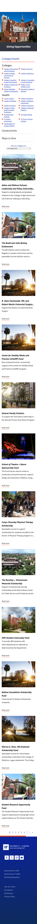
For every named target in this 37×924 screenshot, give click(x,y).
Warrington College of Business (27, 90)
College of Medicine (10, 101)
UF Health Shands (26, 115)
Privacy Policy (9, 896)
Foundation (8, 890)
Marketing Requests (12, 877)
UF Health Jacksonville (8, 120)
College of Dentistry (27, 98)
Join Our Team (9, 886)
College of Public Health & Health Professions (9, 110)
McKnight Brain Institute (8, 116)
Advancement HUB (11, 870)
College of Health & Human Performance (10, 81)
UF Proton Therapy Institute (27, 120)
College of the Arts (27, 69)
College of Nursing (10, 105)
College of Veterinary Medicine (27, 109)
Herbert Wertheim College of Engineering (11, 90)
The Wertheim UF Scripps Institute (9, 125)
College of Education (27, 73)
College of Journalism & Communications (28, 81)
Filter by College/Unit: (18, 146)
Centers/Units (9, 130)
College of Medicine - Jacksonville (27, 102)
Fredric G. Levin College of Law (25, 86)
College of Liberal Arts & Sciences (11, 86)
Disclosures (8, 893)
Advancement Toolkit (12, 874)
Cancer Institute (9, 98)
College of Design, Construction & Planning (9, 76)
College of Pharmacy (27, 105)
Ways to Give (9, 138)
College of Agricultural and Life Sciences (11, 70)
